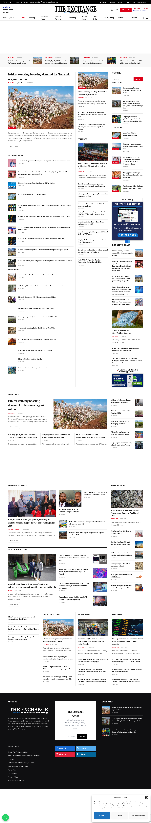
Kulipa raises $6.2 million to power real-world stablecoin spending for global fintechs (91, 641)
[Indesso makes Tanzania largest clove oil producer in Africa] (12, 370)
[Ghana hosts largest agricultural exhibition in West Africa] (12, 330)
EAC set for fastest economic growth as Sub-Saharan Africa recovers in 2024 (87, 523)
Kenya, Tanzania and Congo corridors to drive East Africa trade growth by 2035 (92, 166)
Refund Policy (142, 2)
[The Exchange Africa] (75, 9)
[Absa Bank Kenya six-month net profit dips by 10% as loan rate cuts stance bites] (12, 163)
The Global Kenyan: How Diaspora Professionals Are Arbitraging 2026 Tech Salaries (91, 670)
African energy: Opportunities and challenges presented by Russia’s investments (121, 586)
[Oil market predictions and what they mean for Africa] (139, 434)
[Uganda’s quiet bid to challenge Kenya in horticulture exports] (116, 188)
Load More (126, 200)
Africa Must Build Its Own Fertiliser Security (32, 194)
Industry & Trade (44, 18)
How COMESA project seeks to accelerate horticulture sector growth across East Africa (95, 493)
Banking (32, 18)
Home (23, 18)
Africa (10, 590)
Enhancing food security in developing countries (120, 422)
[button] (146, 797)
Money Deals (84, 18)
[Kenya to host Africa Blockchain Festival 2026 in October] (12, 185)
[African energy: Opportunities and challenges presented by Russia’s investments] (139, 588)
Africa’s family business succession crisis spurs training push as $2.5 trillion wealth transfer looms (44, 228)
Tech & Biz (95, 18)
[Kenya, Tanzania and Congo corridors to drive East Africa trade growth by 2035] (93, 152)
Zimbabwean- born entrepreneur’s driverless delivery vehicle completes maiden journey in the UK (32, 585)
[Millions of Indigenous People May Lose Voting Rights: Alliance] (139, 402)
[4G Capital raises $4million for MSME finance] (139, 577)
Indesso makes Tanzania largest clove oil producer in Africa (37, 368)
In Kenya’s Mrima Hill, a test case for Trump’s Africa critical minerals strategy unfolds (126, 680)
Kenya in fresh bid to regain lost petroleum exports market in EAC (86, 533)
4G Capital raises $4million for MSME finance (121, 575)
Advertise (103, 2)
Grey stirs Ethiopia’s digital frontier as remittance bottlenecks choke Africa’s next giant (92, 114)
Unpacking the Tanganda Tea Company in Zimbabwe (35, 350)
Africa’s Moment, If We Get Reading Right (120, 412)
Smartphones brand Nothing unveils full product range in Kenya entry (73, 598)
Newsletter (12, 770)
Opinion (134, 18)
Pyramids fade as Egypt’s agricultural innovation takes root (37, 339)
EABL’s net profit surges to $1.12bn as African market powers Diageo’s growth (43, 250)
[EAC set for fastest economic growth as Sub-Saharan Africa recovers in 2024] (63, 524)
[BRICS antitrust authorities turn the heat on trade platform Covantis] (139, 555)
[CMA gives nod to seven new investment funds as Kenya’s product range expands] (12, 218)
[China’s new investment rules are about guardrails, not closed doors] (116, 146)
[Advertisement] (75, 37)
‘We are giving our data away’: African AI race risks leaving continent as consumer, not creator (74, 585)
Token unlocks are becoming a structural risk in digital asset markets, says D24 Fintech (91, 126)
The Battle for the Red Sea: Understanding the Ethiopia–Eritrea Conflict (69, 510)
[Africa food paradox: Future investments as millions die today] (12, 277)
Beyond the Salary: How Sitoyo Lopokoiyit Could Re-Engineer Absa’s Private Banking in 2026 (92, 680)
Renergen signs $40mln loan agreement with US (120, 565)
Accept (102, 815)
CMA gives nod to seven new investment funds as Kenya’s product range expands (44, 216)
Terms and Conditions (16, 780)
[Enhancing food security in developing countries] (139, 424)
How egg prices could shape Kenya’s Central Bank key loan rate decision (132, 175)
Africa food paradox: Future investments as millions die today (38, 275)
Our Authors (12, 773)
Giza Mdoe (21, 83)
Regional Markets (57, 18)
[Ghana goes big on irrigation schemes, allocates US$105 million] (12, 319)
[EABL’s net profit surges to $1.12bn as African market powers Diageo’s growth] (12, 252)
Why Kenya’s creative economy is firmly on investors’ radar (121, 444)
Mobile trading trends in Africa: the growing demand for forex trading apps (93, 660)
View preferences (138, 815)
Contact (120, 2)
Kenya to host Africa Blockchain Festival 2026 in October (36, 183)
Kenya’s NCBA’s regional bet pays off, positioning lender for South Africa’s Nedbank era (45, 262)
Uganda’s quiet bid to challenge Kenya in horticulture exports (133, 187)
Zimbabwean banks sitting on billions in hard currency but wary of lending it (93, 251)
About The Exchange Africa (18, 752)
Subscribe (126, 10)
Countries (121, 18)
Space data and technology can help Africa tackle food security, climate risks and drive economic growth (121, 290)
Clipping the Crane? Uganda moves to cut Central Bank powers (92, 241)
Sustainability (108, 18)
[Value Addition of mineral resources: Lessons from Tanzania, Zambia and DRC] (127, 499)
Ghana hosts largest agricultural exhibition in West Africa (36, 328)
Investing (72, 18)
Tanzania (11, 58)
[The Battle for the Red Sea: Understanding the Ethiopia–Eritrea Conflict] (70, 498)
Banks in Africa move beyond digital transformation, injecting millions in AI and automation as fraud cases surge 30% (44, 173)
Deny (120, 815)
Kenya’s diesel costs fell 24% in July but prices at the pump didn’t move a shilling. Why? (44, 206)
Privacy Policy (130, 2)
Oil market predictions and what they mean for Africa (120, 433)
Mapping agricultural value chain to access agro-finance (36, 308)
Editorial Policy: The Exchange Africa (21, 763)
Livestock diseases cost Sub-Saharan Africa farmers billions (37, 297)
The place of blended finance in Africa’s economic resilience (91, 205)
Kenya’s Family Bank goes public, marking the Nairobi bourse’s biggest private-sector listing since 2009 (31, 522)
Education (112, 2)
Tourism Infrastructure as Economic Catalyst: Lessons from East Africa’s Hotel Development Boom (131, 160)
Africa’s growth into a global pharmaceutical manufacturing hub (93, 195)
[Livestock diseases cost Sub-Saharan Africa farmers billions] (12, 299)
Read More (14, 147)
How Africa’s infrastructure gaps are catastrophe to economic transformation (91, 185)
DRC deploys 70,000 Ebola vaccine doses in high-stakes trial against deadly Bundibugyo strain (56, 62)
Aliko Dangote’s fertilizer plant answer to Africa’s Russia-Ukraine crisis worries (43, 286)
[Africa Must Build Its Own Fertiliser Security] (12, 196)
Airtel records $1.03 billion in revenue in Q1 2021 (121, 532)
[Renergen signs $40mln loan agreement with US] (139, 566)
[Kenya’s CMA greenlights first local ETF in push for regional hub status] (12, 241)
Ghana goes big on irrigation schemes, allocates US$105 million (38, 317)
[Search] (143, 17)
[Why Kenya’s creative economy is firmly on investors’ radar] (139, 445)
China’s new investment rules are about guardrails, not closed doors (133, 146)
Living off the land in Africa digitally (30, 359)
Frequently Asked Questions (18, 766)
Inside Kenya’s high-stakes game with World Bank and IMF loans (93, 233)
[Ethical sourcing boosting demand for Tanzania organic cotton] (37, 60)
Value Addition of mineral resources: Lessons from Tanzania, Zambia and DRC (125, 513)
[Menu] (147, 17)
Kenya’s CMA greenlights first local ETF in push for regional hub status (41, 238)
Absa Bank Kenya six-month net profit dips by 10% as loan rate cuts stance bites (43, 161)
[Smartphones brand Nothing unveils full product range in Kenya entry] (100, 601)
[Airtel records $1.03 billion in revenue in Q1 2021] (139, 533)
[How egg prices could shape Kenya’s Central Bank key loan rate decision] (116, 175)
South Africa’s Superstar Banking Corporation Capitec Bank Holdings (90, 261)
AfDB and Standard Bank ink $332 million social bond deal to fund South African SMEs (131, 62)
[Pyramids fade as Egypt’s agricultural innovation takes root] (12, 341)
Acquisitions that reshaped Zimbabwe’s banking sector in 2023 (91, 223)
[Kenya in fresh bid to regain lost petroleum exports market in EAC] (63, 535)
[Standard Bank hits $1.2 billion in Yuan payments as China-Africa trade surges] (139, 302)
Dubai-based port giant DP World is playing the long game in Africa (127, 670)
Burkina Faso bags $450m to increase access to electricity (120, 543)
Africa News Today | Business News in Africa (24, 756)
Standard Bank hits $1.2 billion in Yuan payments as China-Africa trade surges (121, 301)
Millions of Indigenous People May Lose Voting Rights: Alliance (121, 401)
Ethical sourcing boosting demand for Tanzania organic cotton (36, 2)
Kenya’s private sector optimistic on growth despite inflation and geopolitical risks (94, 62)
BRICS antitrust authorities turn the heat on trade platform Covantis (121, 554)
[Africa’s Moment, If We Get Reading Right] (139, 413)
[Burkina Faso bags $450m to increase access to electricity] (139, 544)
